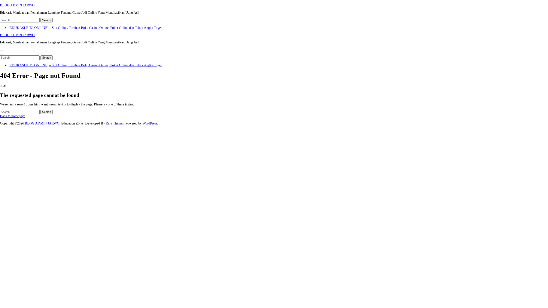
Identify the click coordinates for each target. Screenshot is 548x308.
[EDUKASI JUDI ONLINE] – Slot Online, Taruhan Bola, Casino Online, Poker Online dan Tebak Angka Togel (85, 28)
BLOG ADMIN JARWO (17, 5)
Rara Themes (115, 123)
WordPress (150, 123)
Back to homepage (12, 116)
